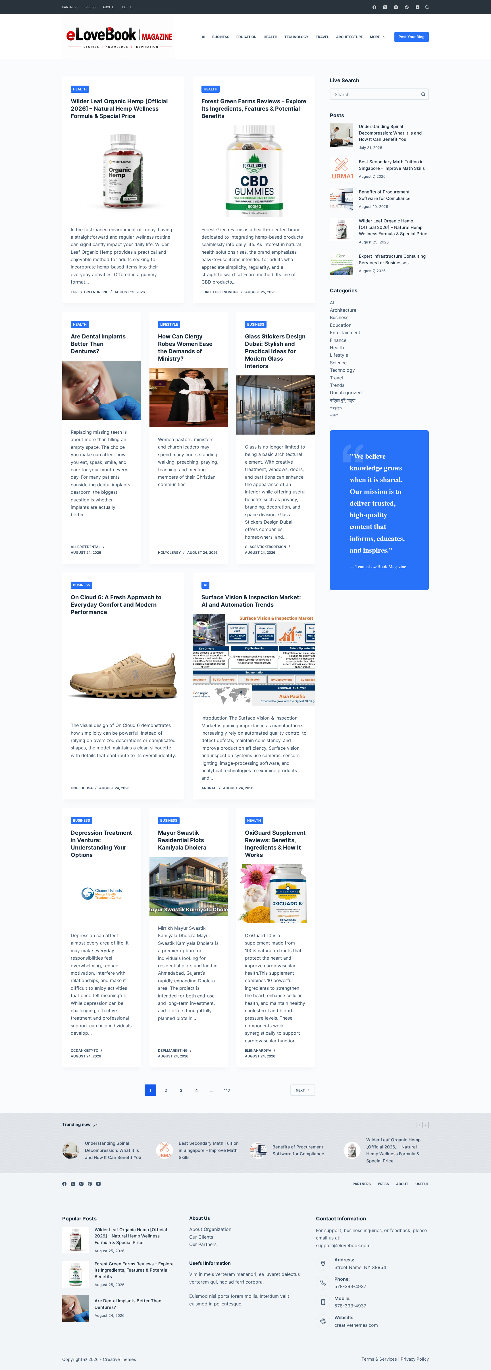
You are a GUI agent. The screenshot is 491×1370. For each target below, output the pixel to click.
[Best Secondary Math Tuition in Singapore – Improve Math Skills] (341, 169)
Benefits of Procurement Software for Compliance (298, 1150)
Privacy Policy (415, 1359)
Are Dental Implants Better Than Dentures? (98, 344)
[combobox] (374, 94)
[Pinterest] (407, 7)
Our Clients (201, 1237)
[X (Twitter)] (385, 7)
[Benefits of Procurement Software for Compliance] (341, 199)
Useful (126, 7)
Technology (296, 37)
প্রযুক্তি (336, 407)
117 (227, 1090)
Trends (337, 385)
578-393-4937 (350, 1286)
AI (203, 37)
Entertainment (345, 332)
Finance (338, 340)
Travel (322, 37)
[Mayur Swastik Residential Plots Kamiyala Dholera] (188, 886)
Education (246, 37)
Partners (70, 7)
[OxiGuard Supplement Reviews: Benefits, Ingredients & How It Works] (275, 893)
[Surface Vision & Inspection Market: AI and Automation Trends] (254, 660)
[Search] (427, 7)
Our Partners (203, 1244)
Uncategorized (346, 392)
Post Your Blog (412, 36)
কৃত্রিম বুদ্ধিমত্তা (342, 400)
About (108, 7)
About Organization (210, 1229)
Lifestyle (169, 324)
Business (220, 37)
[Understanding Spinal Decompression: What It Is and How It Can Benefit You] (341, 135)
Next (300, 1090)
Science (338, 362)
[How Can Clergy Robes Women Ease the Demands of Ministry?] (188, 397)
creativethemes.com (356, 1325)
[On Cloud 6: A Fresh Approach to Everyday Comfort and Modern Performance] (123, 667)
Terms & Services (379, 1359)
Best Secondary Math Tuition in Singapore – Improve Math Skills (209, 1150)
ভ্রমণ (334, 415)
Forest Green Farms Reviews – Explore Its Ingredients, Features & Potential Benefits (253, 108)
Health (270, 37)
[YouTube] (417, 7)
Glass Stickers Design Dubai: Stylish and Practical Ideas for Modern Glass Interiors (275, 351)
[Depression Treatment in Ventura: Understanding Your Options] (101, 893)
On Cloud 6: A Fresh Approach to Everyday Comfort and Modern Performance (116, 604)
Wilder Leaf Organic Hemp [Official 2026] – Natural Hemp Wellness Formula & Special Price (119, 108)
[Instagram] (396, 7)
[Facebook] (374, 7)
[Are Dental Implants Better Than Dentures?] (101, 390)
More (375, 37)
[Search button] (423, 94)
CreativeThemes (119, 1359)
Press (90, 7)
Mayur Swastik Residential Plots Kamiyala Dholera (182, 840)
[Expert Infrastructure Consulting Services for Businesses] (341, 263)
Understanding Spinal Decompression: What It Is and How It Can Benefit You (390, 133)
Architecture (349, 37)
